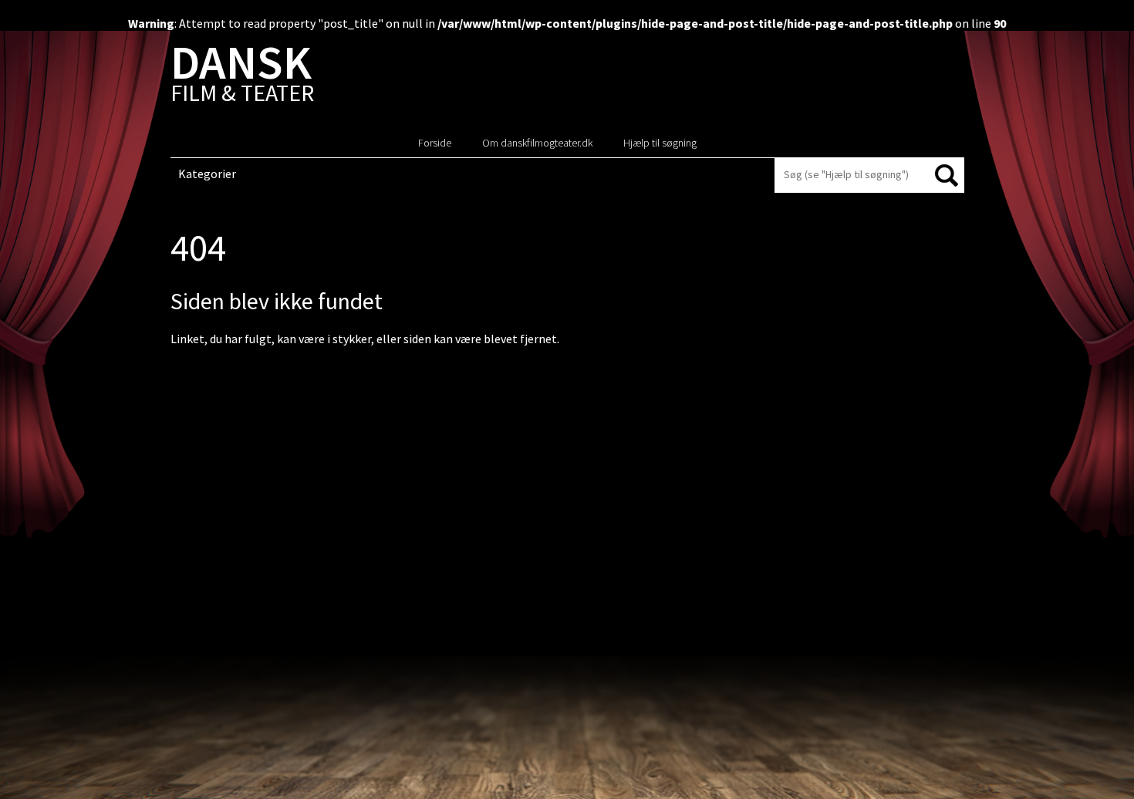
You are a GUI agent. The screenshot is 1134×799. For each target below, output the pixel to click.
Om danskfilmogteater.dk (537, 143)
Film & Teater (242, 76)
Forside (434, 143)
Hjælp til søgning (660, 143)
